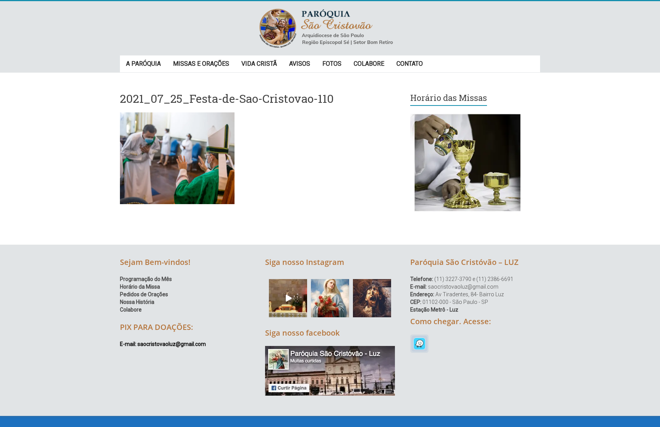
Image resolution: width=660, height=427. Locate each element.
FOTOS (331, 63)
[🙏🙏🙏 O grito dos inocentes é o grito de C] (372, 298)
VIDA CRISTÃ (259, 63)
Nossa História (137, 302)
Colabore (131, 310)
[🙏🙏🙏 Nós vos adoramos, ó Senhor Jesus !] (288, 298)
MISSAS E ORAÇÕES (201, 63)
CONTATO (409, 63)
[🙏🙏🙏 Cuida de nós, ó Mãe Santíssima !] (330, 298)
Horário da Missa (140, 287)
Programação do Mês (146, 279)
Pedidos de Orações (144, 294)
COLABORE (369, 63)
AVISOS (299, 63)
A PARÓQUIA (143, 63)
